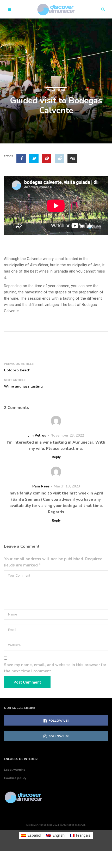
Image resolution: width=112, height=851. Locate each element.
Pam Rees (40, 486)
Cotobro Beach (17, 370)
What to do (56, 90)
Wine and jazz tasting (23, 386)
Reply (56, 457)
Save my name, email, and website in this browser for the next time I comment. (55, 668)
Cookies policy (15, 778)
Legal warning (15, 770)
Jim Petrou (37, 435)
